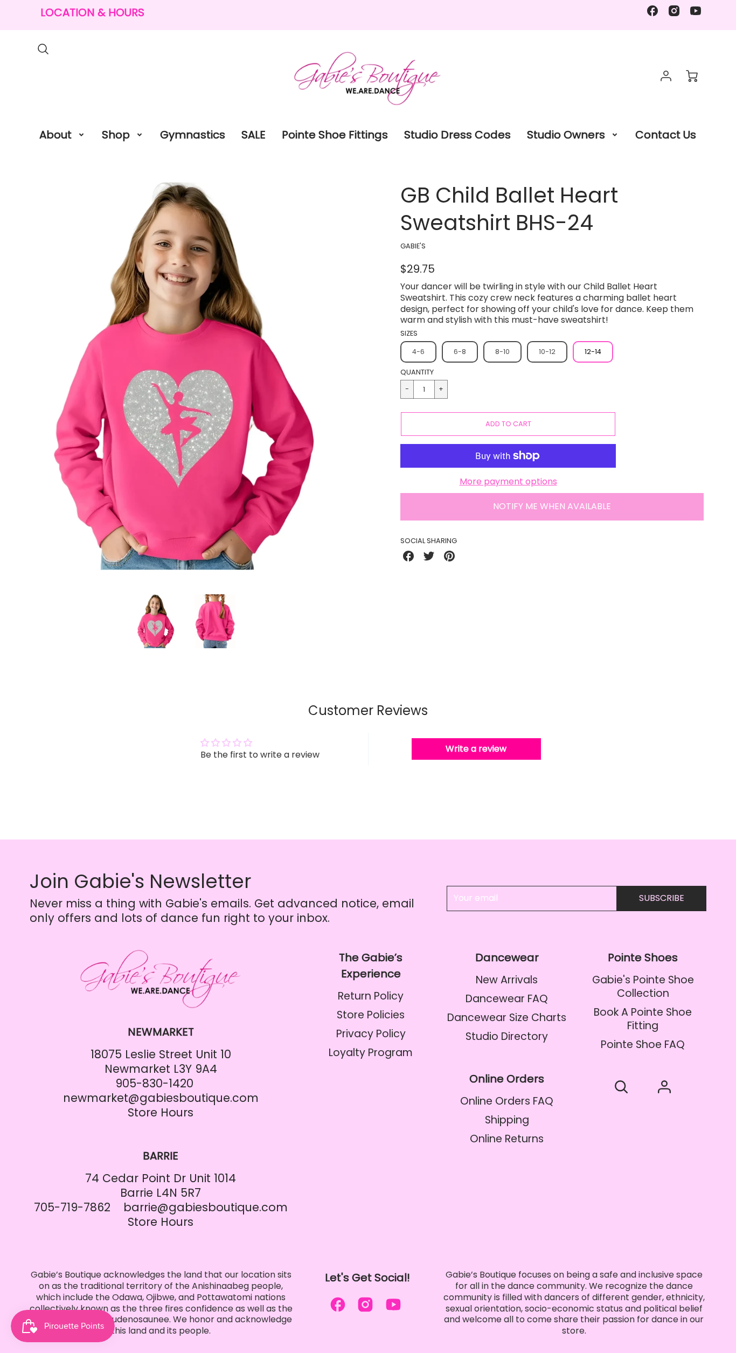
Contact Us (665, 135)
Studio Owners (566, 135)
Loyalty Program (371, 1052)
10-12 (547, 351)
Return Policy (371, 996)
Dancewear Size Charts (506, 1017)
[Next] (344, 384)
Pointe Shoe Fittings (335, 135)
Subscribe (661, 898)
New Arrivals (507, 980)
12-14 (593, 351)
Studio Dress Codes (457, 135)
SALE (253, 135)
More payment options (508, 482)
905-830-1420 (154, 1083)
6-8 (460, 351)
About (55, 135)
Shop (116, 135)
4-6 (418, 351)
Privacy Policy (371, 1033)
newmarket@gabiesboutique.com (161, 1098)
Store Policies (371, 1015)
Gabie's (413, 246)
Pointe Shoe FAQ (643, 1044)
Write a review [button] (476, 749)
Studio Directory (507, 1036)
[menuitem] (62, 134)
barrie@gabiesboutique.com (205, 1207)
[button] (508, 424)
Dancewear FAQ (507, 998)
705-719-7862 (72, 1207)
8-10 (502, 351)
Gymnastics (192, 135)
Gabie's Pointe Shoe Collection (643, 987)
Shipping (507, 1120)
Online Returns (507, 1139)
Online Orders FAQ (506, 1101)
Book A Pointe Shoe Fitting (643, 1019)
